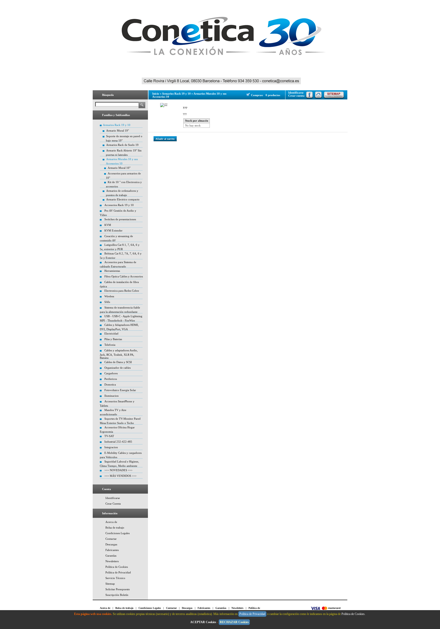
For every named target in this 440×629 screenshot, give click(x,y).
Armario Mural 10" (119, 167)
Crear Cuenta (113, 503)
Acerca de (111, 521)
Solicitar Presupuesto (117, 589)
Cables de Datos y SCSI (118, 362)
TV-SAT (109, 436)
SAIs (107, 301)
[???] (163, 105)
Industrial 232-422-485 (118, 441)
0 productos (273, 95)
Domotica (110, 384)
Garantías (110, 555)
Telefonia (109, 344)
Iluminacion (111, 395)
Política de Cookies (116, 566)
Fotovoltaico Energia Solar (120, 390)
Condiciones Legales (117, 533)
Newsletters (112, 561)
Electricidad (111, 333)
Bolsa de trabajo (114, 527)
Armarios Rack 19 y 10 (116, 124)
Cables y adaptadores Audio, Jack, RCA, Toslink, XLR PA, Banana (119, 354)
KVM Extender (113, 230)
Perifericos (110, 378)
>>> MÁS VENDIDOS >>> (120, 475)
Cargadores (111, 373)
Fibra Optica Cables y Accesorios (123, 276)
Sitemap (110, 583)
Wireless (109, 296)
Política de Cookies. (353, 614)
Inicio (155, 93)
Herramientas (112, 270)
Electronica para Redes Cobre (121, 290)
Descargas (111, 544)
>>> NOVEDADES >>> (118, 470)
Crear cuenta (296, 95)
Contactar (111, 538)
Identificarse (112, 497)
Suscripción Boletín (116, 594)
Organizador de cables (117, 367)
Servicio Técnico (115, 578)
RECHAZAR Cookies (234, 622)
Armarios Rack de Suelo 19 (122, 144)
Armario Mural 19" (117, 130)
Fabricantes (112, 549)
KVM (107, 224)
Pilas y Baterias (113, 339)
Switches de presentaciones (120, 219)
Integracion (111, 447)
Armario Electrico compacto (123, 199)
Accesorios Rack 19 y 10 (119, 205)
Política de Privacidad (118, 572)
